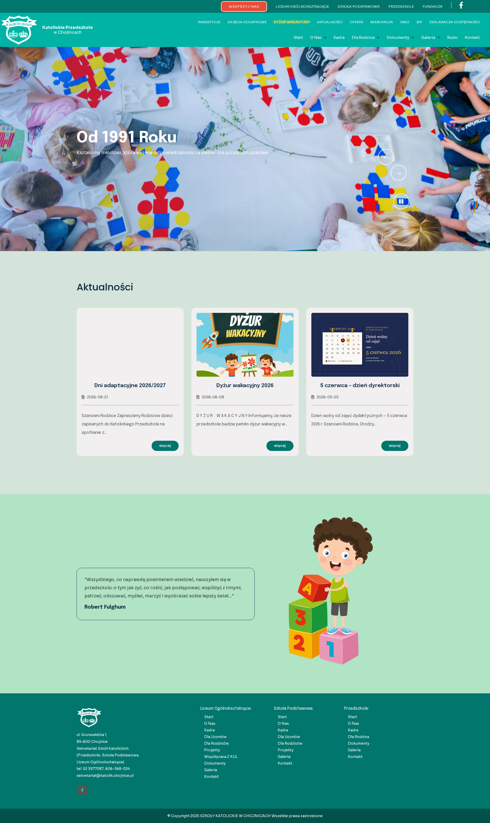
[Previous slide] (399, 173)
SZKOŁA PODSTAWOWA (359, 6)
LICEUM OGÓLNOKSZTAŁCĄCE (302, 6)
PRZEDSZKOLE (401, 6)
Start (298, 37)
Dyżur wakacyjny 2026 (245, 385)
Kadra (339, 37)
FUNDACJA (433, 6)
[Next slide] (386, 157)
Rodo (452, 37)
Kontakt (472, 37)
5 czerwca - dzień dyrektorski (360, 385)
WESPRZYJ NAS (244, 6)
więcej (165, 446)
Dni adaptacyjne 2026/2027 (130, 385)
